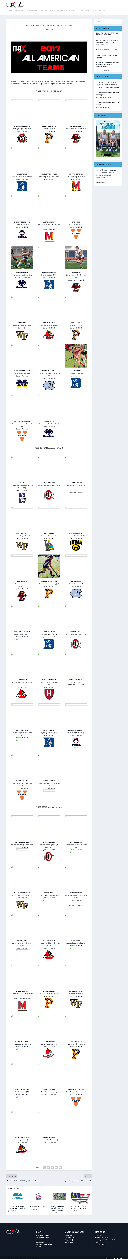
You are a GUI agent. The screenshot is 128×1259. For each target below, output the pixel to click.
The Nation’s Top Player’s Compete (78, 1207)
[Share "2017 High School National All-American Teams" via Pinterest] (52, 1167)
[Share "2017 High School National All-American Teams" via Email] (56, 1167)
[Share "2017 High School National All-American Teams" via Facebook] (44, 1167)
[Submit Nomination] (111, 87)
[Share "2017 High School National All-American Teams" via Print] (60, 1167)
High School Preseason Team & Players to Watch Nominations (108, 64)
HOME (10, 10)
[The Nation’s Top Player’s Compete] (80, 1198)
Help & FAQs (69, 1240)
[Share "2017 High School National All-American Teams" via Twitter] (48, 1167)
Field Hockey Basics (101, 1237)
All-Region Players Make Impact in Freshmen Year (58, 1208)
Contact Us (69, 1242)
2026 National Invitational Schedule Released (107, 34)
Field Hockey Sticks (42, 1237)
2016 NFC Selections (38, 1206)
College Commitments (66, 10)
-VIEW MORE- (107, 71)
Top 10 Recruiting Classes (106, 50)
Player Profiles (84, 10)
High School (32, 10)
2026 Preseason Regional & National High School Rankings (107, 42)
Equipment (40, 1240)
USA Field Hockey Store (44, 1244)
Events (97, 1242)
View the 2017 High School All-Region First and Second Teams (50, 84)
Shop (94, 10)
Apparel (38, 1247)
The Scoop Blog (100, 1244)
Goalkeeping (40, 1242)
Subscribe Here (101, 183)
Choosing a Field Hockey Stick (105, 1240)
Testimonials (69, 1237)
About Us (68, 1235)
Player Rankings (47, 10)
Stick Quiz (102, 10)
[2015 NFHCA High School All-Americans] (17, 1198)
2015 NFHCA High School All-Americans (17, 1207)
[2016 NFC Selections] (38, 1198)
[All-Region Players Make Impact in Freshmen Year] (59, 1198)
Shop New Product (42, 1235)
